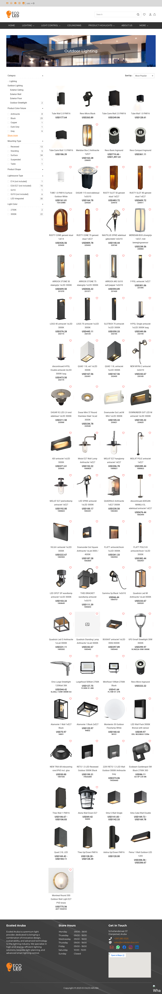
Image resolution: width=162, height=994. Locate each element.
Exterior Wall (15, 94)
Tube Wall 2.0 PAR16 (61, 113)
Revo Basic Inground (114, 150)
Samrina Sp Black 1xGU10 (114, 593)
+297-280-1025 (121, 938)
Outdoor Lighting (15, 85)
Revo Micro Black (87, 113)
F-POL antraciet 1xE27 (140, 281)
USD (28, 3)
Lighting (13, 81)
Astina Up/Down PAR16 (114, 852)
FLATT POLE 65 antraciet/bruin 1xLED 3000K (140, 551)
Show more (13, 135)
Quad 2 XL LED (61, 852)
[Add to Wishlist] (126, 178)
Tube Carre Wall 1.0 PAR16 (61, 150)
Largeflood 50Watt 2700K (87, 682)
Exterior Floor (16, 98)
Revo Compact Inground (140, 150)
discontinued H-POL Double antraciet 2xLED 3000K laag (61, 370)
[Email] (111, 947)
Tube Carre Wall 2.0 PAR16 (114, 113)
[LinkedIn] (136, 947)
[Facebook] (124, 947)
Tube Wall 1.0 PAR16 (140, 113)
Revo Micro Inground (140, 682)
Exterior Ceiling (16, 90)
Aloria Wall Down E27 (87, 813)
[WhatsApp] (117, 947)
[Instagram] (130, 947)
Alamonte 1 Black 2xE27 (87, 724)
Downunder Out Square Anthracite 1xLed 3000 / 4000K (87, 551)
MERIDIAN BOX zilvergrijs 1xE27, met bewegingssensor (140, 239)
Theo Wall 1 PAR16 (61, 813)
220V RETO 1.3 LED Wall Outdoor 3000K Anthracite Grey (114, 770)
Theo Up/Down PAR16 (88, 852)
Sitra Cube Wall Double (140, 813)
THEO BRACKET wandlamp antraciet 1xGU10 (87, 597)
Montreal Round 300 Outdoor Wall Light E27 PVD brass (61, 899)
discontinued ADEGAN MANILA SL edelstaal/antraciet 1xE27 (140, 505)
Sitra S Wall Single (114, 813)
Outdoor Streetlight (18, 103)
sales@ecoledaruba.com (126, 942)
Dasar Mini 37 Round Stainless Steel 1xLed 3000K (87, 416)
